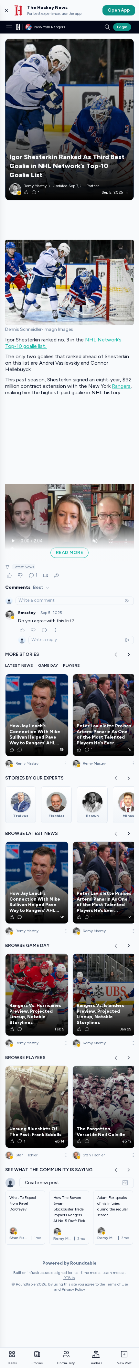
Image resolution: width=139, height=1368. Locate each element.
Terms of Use (117, 1284)
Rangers (121, 386)
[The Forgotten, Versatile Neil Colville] (104, 1107)
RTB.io (69, 1278)
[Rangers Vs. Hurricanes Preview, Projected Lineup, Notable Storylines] (36, 995)
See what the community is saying (48, 1169)
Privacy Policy (73, 1289)
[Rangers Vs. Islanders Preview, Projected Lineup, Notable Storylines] (104, 995)
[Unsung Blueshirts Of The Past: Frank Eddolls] (36, 1107)
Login (122, 27)
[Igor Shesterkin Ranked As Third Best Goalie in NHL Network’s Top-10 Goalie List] (69, 119)
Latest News (24, 567)
